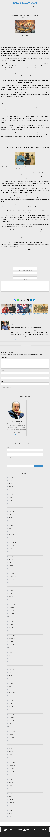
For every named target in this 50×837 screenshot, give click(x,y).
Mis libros (39, 6)
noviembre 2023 (11, 571)
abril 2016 (10, 785)
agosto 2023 (11, 579)
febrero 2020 (11, 686)
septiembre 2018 (11, 717)
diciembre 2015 (11, 796)
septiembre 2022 (12, 610)
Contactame (11, 6)
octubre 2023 (11, 573)
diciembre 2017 (11, 731)
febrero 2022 (11, 630)
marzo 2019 (10, 706)
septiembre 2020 (12, 666)
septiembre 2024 (12, 542)
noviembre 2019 (11, 695)
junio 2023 (10, 585)
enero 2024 (10, 565)
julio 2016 (10, 776)
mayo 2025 (10, 520)
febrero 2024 (11, 562)
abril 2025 (10, 523)
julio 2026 (10, 480)
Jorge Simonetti (14, 321)
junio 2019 (10, 697)
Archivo (25, 6)
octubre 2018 (11, 714)
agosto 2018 (11, 720)
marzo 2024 (11, 559)
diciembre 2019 (11, 692)
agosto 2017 (11, 743)
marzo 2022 (11, 627)
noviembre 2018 (11, 712)
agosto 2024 (11, 545)
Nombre (25, 266)
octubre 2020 (11, 664)
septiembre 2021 (11, 644)
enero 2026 (10, 497)
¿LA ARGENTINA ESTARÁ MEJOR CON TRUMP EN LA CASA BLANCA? (25, 314)
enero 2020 (10, 689)
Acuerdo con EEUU (21, 12)
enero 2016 (10, 793)
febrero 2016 (11, 791)
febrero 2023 (11, 596)
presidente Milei (30, 12)
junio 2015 (10, 813)
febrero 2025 (11, 528)
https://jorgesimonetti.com (16, 339)
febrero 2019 (11, 709)
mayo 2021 (10, 650)
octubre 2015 (11, 802)
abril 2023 (10, 590)
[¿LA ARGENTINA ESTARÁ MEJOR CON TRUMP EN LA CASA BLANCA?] (24, 308)
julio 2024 (10, 548)
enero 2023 (10, 599)
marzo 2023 (10, 593)
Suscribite (18, 6)
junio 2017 (10, 748)
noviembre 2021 (11, 638)
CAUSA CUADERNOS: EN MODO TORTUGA (11, 347)
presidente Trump (38, 12)
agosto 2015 (11, 808)
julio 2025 (10, 514)
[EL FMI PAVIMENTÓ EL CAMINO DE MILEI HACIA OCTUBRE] (8, 308)
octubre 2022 (11, 607)
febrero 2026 (11, 494)
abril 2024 (10, 556)
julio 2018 (10, 723)
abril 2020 (10, 681)
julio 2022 (10, 616)
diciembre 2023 (11, 568)
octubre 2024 (11, 539)
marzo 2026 (10, 492)
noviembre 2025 (11, 503)
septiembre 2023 (12, 576)
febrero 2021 (11, 658)
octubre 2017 (11, 737)
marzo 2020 (11, 683)
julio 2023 (10, 582)
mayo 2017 (10, 751)
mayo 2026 (10, 486)
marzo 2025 (11, 525)
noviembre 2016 (11, 765)
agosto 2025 (11, 511)
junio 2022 (10, 618)
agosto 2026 (11, 477)
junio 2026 (10, 483)
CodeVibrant (47, 834)
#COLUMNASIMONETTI (12, 12)
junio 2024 (10, 551)
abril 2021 (10, 652)
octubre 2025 (11, 506)
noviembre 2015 (11, 799)
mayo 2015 (10, 816)
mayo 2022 (10, 621)
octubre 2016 (11, 768)
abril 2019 (10, 703)
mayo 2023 (10, 587)
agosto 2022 (11, 613)
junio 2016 (10, 779)
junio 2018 (10, 726)
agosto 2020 (11, 669)
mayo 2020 (10, 678)
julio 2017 (10, 745)
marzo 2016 (10, 788)
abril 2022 (10, 624)
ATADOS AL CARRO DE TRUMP (40, 313)
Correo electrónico (25, 270)
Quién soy (31, 6)
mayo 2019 (10, 700)
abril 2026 (10, 489)
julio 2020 (10, 672)
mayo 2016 (10, 782)
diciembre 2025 (11, 500)
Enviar (25, 294)
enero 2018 (10, 729)
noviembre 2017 (11, 734)
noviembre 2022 (11, 604)
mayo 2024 (10, 554)
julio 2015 (10, 810)
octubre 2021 (11, 641)
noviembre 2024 (11, 537)
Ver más (16, 434)
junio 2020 (10, 675)
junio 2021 (10, 647)
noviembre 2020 (11, 661)
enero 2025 (10, 531)
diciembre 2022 (11, 602)
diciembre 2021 (11, 635)
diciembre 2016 (11, 762)
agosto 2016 (11, 774)
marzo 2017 (10, 757)
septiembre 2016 (11, 771)
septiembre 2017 (11, 740)
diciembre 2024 (11, 534)
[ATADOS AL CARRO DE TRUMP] (40, 308)
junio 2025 (10, 517)
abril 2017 (10, 754)
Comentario (4, 357)
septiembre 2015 (11, 805)
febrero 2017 (11, 760)
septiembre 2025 (12, 508)
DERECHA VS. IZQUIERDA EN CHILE (40, 347)
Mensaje (25, 279)
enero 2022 (10, 633)
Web (25, 275)
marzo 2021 (10, 655)
